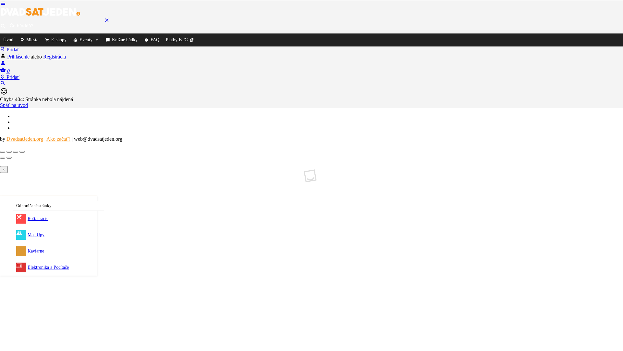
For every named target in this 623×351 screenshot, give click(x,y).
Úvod (8, 39)
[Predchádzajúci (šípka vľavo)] (2, 158)
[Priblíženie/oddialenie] (22, 152)
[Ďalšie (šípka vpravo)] (9, 158)
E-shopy (59, 39)
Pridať (12, 49)
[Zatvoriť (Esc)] (2, 152)
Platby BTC (177, 39)
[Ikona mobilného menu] (311, 3)
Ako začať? (58, 139)
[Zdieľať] (9, 152)
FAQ (155, 39)
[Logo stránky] (40, 14)
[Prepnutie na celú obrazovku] (15, 152)
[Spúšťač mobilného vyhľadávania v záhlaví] (3, 84)
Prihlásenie (19, 56)
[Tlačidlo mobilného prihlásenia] (3, 64)
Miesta (32, 39)
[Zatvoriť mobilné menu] (107, 21)
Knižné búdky (125, 39)
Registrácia (54, 56)
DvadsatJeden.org (24, 139)
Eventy (85, 39)
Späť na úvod (14, 105)
